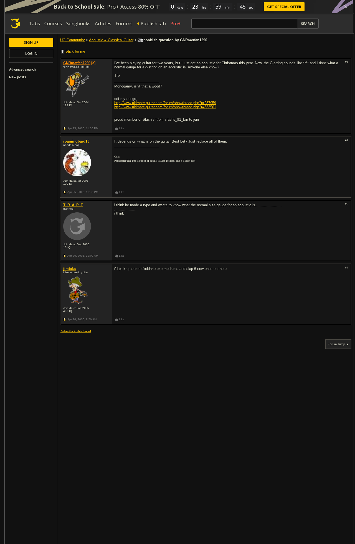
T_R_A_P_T (73, 205)
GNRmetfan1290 (76, 63)
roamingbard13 (76, 141)
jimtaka (69, 269)
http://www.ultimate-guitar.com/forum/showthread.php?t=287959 (165, 103)
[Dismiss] (345, 6)
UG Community (72, 40)
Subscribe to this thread (75, 331)
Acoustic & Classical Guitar (111, 40)
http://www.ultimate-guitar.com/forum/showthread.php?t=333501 (165, 107)
